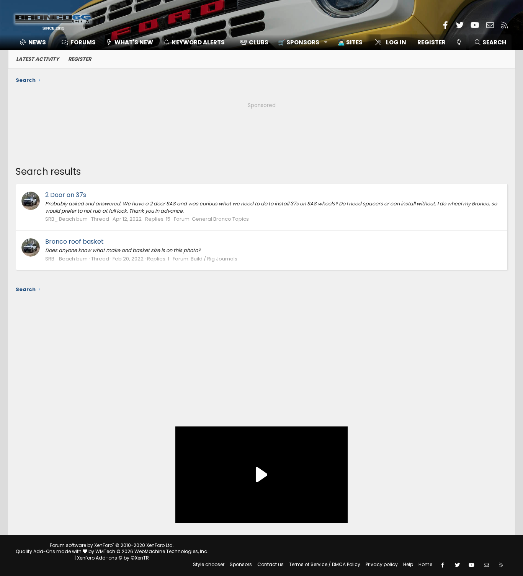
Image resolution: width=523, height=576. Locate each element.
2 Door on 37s (65, 194)
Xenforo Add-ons (113, 558)
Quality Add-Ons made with (49, 551)
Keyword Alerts (198, 42)
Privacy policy (382, 564)
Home (425, 564)
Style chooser (208, 564)
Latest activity (37, 59)
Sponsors (241, 564)
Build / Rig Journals (214, 258)
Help (408, 564)
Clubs (258, 42)
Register (79, 59)
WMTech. (151, 551)
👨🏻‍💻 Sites (350, 42)
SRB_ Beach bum (66, 219)
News (37, 42)
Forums (83, 42)
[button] (300, 42)
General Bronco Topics (220, 219)
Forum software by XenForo (112, 545)
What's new (133, 42)
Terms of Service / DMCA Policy (324, 564)
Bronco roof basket (74, 241)
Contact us (270, 564)
